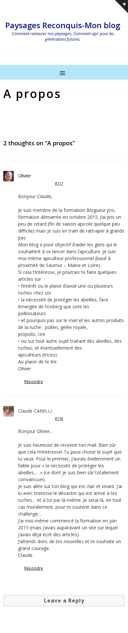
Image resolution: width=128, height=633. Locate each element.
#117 (59, 183)
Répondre (33, 381)
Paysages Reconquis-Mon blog (62, 25)
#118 (59, 418)
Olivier (24, 176)
